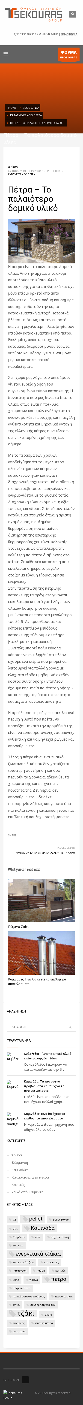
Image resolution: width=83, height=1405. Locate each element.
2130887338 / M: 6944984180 (39, 34)
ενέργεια (39, 853)
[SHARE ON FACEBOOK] (19, 841)
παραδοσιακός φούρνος (29, 1296)
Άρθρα (17, 1155)
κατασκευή (52, 853)
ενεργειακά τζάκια (38, 1253)
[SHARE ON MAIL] (43, 841)
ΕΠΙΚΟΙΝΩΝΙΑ (69, 34)
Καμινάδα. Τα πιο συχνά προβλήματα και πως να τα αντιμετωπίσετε (44, 1086)
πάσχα (34, 1279)
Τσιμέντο (19, 1237)
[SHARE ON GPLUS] (27, 841)
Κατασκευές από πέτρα (21, 174)
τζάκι (26, 1313)
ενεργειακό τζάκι (23, 1262)
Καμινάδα (43, 1227)
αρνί (38, 1237)
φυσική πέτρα (44, 1323)
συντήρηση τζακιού (43, 1304)
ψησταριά (19, 1331)
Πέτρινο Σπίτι (18, 926)
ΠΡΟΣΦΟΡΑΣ (68, 54)
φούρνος (19, 1323)
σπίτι (16, 1304)
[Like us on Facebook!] (25, 1379)
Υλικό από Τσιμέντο (28, 1192)
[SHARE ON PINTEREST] (35, 841)
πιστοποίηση (64, 1296)
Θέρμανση (20, 1162)
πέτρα (63, 853)
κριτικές (60, 1270)
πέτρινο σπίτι (22, 1288)
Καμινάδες (20, 1169)
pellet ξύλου (61, 1219)
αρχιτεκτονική (24, 853)
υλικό (71, 853)
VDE (15, 1228)
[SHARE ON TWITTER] (11, 841)
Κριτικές (18, 1184)
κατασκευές (51, 1262)
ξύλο (16, 1279)
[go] (70, 1027)
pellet (36, 1218)
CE (14, 1219)
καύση (41, 1270)
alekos (13, 167)
